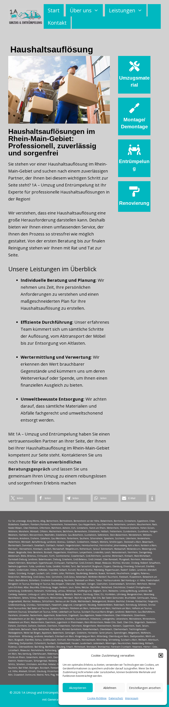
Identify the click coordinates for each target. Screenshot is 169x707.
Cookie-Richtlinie (97, 698)
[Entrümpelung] (134, 150)
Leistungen (122, 10)
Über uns (81, 10)
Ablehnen (109, 688)
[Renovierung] (134, 191)
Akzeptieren (77, 688)
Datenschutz (116, 698)
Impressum (131, 698)
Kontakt (57, 22)
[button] (161, 655)
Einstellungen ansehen (145, 688)
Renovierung (134, 203)
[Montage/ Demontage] (134, 108)
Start (54, 10)
